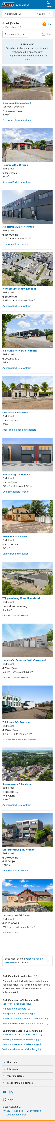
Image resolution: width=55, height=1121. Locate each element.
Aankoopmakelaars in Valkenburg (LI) (22, 1034)
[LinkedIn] (11, 1092)
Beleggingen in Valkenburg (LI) (18, 1013)
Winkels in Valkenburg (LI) (16, 1008)
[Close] (48, 960)
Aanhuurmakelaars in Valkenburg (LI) (21, 1044)
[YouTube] (4, 1092)
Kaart (49, 34)
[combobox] (18, 13)
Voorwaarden (34, 1110)
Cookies (18, 1110)
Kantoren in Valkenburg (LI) (16, 1003)
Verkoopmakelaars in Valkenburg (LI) (21, 1039)
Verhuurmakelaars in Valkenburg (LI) (21, 1049)
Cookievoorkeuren (16, 1114)
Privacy (6, 1110)
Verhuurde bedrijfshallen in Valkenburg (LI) (25, 1023)
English (11, 1099)
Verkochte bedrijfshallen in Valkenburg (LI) (25, 1018)
